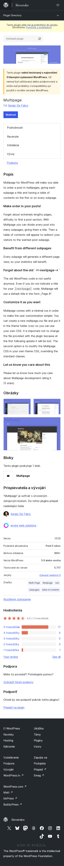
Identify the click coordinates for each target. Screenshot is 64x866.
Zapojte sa (40, 757)
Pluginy (38, 740)
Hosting (8, 740)
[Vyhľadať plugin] (39, 38)
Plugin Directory (12, 15)
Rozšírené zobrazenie (17, 599)
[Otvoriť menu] (58, 5)
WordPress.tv (13, 775)
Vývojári (8, 769)
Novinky (8, 734)
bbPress (10, 798)
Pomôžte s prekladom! (39, 27)
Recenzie (13, 136)
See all (56, 656)
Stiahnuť (11, 114)
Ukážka (39, 728)
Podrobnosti (15, 127)
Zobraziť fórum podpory (18, 682)
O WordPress (11, 728)
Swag (39, 775)
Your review (10, 656)
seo (57, 583)
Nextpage (48, 583)
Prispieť (40, 769)
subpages (34, 589)
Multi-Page (34, 583)
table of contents (50, 589)
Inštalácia (13, 145)
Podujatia (40, 763)
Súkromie (9, 746)
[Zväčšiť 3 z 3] (56, 421)
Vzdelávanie (11, 757)
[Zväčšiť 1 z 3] (26, 403)
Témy (37, 734)
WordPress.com (15, 786)
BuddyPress (12, 804)
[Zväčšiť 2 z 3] (56, 403)
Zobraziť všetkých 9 (50, 575)
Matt (8, 792)
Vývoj (10, 154)
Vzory (37, 746)
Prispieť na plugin (13, 707)
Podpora (12, 162)
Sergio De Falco (18, 105)
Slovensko (18, 819)
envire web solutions (23, 525)
